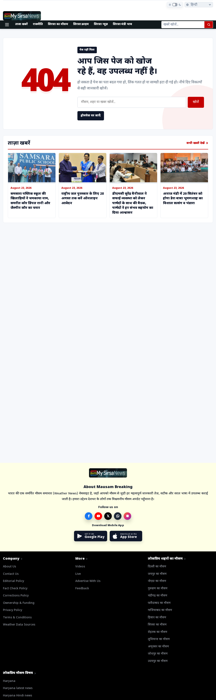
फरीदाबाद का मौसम (159, 603)
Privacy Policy (12, 610)
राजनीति (38, 24)
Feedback (82, 589)
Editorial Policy (13, 581)
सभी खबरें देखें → (197, 143)
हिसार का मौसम (157, 618)
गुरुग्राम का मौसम (157, 589)
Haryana (9, 681)
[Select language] (199, 4)
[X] (108, 516)
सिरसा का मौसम (58, 24)
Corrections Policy (16, 596)
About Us (9, 567)
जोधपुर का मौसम (158, 654)
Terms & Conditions (17, 618)
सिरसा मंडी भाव (122, 24)
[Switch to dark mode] (175, 4)
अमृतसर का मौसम (158, 647)
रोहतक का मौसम (157, 632)
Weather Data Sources (19, 625)
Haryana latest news (17, 688)
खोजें (196, 102)
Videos (80, 567)
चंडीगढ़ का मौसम (157, 596)
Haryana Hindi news (17, 696)
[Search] (208, 24)
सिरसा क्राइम (81, 24)
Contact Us (11, 574)
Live (78, 574)
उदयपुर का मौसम (158, 661)
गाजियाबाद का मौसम (160, 610)
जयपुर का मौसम (157, 574)
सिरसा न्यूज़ (101, 24)
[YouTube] (98, 516)
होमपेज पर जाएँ (91, 116)
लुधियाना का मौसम (159, 639)
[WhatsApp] (118, 516)
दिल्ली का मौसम (157, 567)
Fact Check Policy (15, 589)
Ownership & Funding (18, 603)
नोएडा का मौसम (157, 581)
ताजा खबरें (21, 24)
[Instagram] (127, 516)
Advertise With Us (87, 581)
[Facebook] (88, 516)
